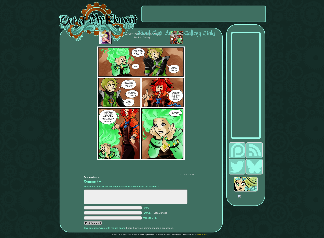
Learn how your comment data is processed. (150, 228)
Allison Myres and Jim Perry (134, 234)
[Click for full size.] (141, 159)
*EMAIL (155, 212)
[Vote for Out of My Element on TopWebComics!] (247, 184)
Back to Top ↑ (202, 234)
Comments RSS (187, 174)
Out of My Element (98, 22)
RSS (194, 234)
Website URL (150, 217)
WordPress (162, 234)
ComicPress (176, 234)
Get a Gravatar (160, 213)
